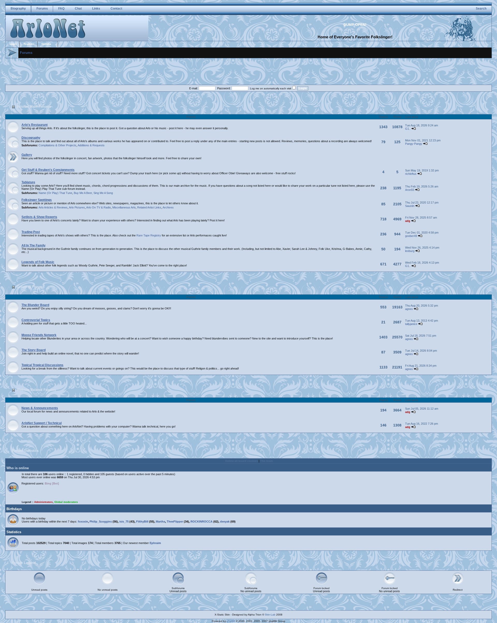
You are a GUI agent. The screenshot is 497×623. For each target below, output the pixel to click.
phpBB (231, 621)
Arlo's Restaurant (34, 125)
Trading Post (30, 232)
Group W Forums (31, 287)
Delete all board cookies (241, 460)
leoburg (409, 250)
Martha (160, 521)
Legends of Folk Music (37, 262)
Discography (30, 138)
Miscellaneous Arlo (124, 207)
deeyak (225, 521)
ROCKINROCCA (202, 521)
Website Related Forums (36, 390)
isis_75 (124, 521)
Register (29, 43)
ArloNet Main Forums (34, 106)
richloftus (410, 173)
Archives (168, 207)
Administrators (43, 502)
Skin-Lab (270, 614)
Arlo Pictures (77, 207)
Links (96, 8)
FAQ (61, 8)
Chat (78, 8)
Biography (18, 8)
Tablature (28, 182)
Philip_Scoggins (101, 521)
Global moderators (66, 502)
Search (481, 8)
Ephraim (155, 543)
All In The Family (33, 245)
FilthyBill (142, 521)
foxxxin (83, 521)
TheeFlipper (175, 521)
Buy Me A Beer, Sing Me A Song (93, 192)
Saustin (409, 205)
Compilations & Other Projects (57, 145)
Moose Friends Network (38, 335)
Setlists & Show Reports (39, 217)
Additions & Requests (91, 145)
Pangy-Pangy (413, 143)
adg (407, 220)
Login (13, 43)
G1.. (408, 128)
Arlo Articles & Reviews (53, 207)
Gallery (26, 155)
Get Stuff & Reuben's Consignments (48, 170)
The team (266, 460)
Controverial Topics (35, 320)
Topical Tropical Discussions (42, 365)
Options (46, 43)
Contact (116, 8)
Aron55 (409, 189)
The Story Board (33, 350)
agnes (409, 308)
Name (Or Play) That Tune (55, 192)
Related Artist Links (149, 207)
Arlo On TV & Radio (98, 207)
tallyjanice (411, 323)
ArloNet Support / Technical (41, 423)
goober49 (411, 235)
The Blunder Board (35, 305)
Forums (42, 8)
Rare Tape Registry (148, 235)
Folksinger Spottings (36, 200)
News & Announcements (39, 408)
